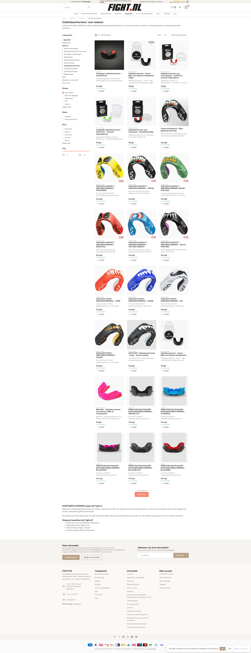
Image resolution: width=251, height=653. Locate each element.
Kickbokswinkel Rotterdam (136, 624)
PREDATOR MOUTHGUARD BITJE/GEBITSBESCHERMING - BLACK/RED (173, 468)
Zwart (68, 135)
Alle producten (164, 588)
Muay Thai (66, 83)
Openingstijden (132, 601)
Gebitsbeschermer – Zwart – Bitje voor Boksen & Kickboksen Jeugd (141, 76)
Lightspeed (127, 649)
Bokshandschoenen (89, 13)
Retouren (130, 581)
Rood (68, 129)
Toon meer (141, 494)
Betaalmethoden (133, 584)
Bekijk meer (66, 107)
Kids (158, 13)
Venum (67, 104)
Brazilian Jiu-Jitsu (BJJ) (70, 80)
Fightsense (69, 98)
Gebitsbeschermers (95, 18)
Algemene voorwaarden (135, 577)
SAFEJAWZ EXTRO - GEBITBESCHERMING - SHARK (140, 300)
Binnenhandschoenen (72, 60)
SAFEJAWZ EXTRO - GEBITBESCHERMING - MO (172, 300)
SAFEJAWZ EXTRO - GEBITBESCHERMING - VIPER (108, 300)
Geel (67, 132)
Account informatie (166, 574)
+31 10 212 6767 (72, 594)
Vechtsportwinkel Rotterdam (137, 614)
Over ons (130, 574)
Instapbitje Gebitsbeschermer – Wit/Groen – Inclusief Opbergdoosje (109, 132)
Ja (222, 649)
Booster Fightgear (71, 95)
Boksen (82, 18)
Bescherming (106, 13)
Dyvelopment (151, 649)
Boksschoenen (69, 63)
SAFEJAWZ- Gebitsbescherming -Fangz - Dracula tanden (141, 354)
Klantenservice (71, 557)
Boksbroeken (68, 74)
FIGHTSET (167, 13)
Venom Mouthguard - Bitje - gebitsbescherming (172, 130)
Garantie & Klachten (134, 611)
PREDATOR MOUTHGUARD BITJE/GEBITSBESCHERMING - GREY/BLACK (140, 412)
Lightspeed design (138, 649)
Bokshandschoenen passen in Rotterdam (137, 619)
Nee (229, 649)
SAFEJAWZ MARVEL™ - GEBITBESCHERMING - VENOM (141, 187)
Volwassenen (71, 119)
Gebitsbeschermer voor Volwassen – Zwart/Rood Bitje (140, 131)
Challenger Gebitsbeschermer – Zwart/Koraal (109, 75)
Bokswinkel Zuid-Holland (136, 627)
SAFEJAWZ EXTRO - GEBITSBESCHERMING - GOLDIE (106, 355)
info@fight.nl (70, 600)
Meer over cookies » (241, 648)
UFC (66, 101)
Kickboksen (66, 43)
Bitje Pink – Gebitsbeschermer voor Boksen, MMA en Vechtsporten (108, 412)
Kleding (118, 13)
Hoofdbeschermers (71, 69)
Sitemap (130, 591)
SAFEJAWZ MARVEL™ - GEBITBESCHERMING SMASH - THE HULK (173, 188)
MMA (64, 77)
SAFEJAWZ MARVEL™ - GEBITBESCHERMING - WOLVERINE (106, 188)
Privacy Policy (132, 588)
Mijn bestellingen (165, 577)
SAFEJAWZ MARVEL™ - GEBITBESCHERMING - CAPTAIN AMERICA (138, 245)
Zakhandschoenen (70, 71)
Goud (68, 137)
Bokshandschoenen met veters (75, 51)
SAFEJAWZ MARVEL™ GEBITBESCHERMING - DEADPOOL (105, 245)
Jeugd (68, 116)
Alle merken (69, 93)
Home (76, 13)
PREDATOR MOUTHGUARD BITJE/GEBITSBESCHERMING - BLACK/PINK (108, 468)
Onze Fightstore (133, 604)
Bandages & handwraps (72, 54)
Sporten (128, 13)
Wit (67, 140)
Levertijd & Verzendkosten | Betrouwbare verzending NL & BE (139, 596)
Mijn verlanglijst (164, 581)
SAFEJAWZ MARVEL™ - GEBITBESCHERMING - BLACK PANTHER (173, 245)
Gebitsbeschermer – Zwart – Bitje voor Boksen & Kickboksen (173, 354)
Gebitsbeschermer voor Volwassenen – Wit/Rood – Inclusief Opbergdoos (172, 76)
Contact (130, 608)
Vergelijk (101, 91)
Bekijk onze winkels (92, 557)
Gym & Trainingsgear (144, 13)
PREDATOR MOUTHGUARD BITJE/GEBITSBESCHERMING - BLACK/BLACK (140, 468)
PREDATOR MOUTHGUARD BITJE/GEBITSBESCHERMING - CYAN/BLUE (173, 412)
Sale (175, 13)
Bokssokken (68, 57)
